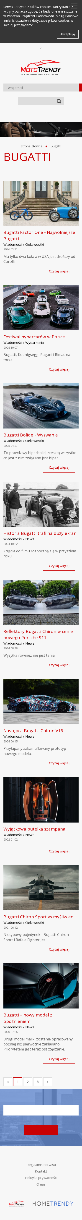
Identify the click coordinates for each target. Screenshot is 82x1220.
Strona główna (31, 146)
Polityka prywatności (41, 1177)
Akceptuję (67, 34)
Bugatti (56, 146)
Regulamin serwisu (41, 1164)
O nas (41, 1184)
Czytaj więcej (59, 271)
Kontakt (41, 1171)
